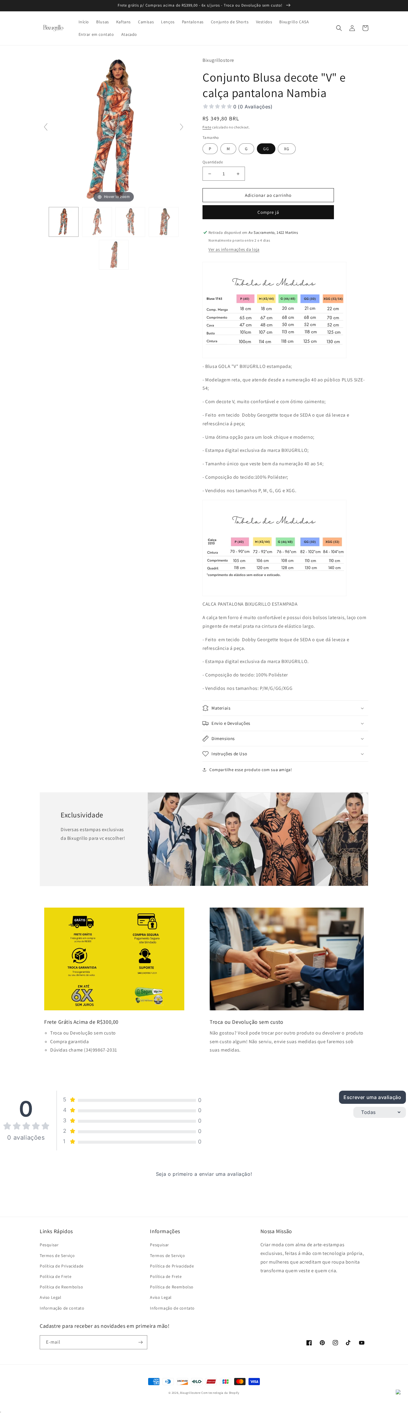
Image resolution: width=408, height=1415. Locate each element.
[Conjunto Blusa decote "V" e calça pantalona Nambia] (64, 222)
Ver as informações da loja (234, 249)
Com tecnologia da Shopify (220, 1393)
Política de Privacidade (62, 1266)
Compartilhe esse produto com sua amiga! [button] (250, 769)
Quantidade (213, 162)
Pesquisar (49, 1244)
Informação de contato (62, 1308)
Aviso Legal (51, 1297)
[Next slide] (182, 127)
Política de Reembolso (61, 1287)
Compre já (268, 212)
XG (286, 148)
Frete (207, 127)
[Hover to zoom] (114, 129)
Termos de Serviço (57, 1255)
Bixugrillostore (190, 1393)
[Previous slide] (46, 127)
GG (266, 148)
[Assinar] (140, 1342)
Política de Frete (55, 1276)
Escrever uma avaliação (372, 1097)
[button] (339, 28)
